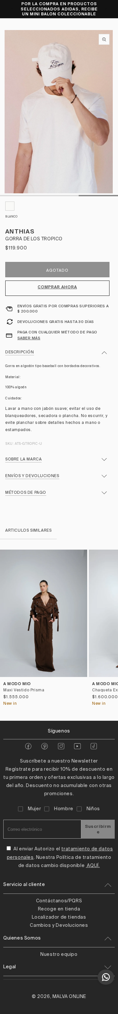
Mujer (34, 809)
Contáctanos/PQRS (59, 901)
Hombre (63, 809)
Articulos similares (28, 531)
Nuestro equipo (58, 954)
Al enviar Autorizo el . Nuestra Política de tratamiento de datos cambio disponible (60, 857)
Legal (9, 967)
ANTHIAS (19, 231)
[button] (110, 629)
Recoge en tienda (59, 909)
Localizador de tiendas (59, 917)
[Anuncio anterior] (12, 9)
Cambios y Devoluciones (59, 925)
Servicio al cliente (24, 884)
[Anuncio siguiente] (106, 9)
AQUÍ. (93, 865)
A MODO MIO (17, 684)
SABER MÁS (28, 338)
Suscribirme (98, 829)
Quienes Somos (22, 938)
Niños (93, 809)
